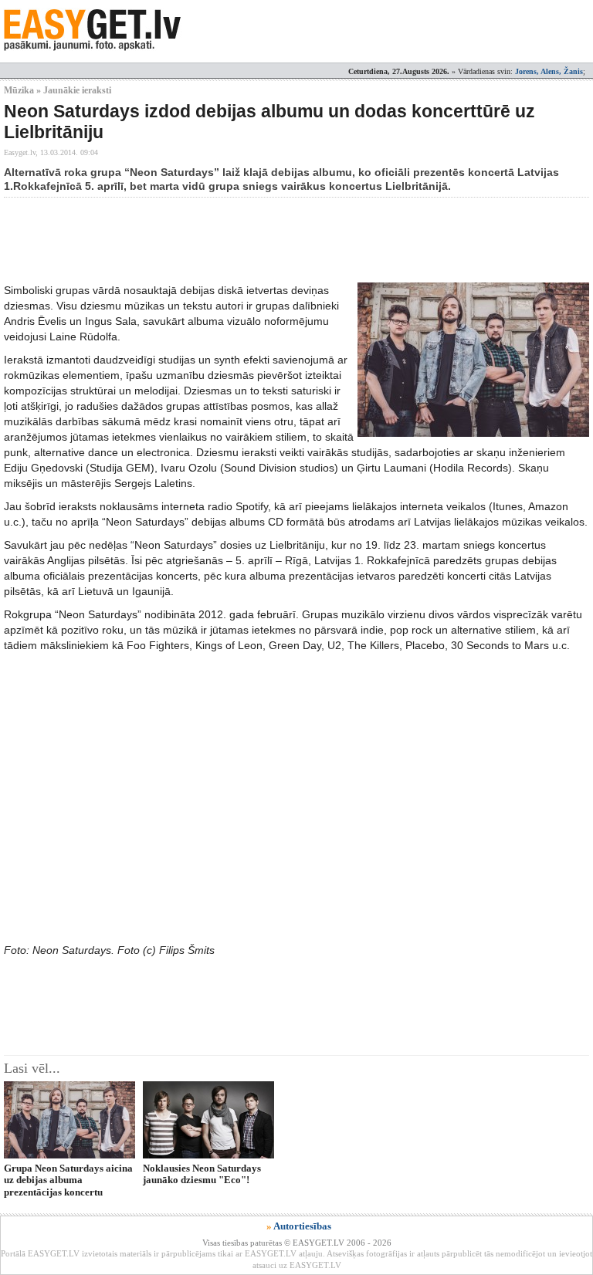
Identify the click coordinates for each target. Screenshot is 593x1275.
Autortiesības (302, 1226)
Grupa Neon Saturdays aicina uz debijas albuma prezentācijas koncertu (68, 1180)
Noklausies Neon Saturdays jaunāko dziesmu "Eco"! (202, 1173)
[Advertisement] (285, 240)
